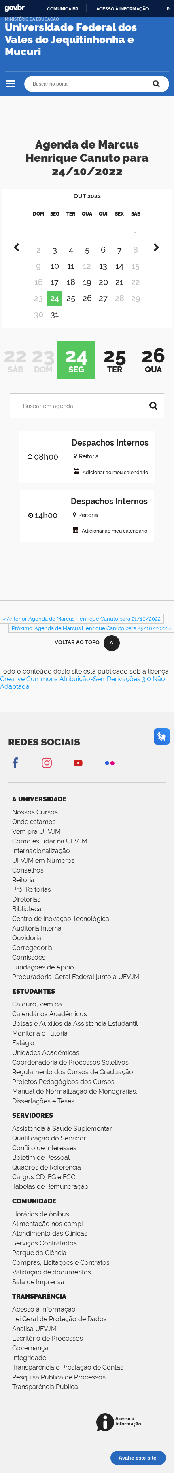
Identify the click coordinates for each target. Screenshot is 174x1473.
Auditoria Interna (37, 928)
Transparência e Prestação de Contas (67, 1367)
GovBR (14, 8)
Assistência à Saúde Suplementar (62, 1128)
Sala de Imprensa (38, 1282)
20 (103, 282)
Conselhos (28, 870)
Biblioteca (27, 909)
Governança (30, 1348)
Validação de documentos (51, 1272)
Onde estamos (34, 822)
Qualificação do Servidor (49, 1138)
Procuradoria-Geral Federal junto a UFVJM (76, 977)
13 (103, 266)
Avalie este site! (138, 1458)
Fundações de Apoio (43, 967)
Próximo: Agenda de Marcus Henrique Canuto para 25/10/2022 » (91, 628)
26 (87, 298)
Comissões (28, 957)
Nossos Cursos (35, 812)
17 (55, 282)
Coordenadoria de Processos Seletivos (70, 1062)
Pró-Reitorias (31, 889)
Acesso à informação (122, 9)
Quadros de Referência (46, 1167)
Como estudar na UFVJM (49, 841)
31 (55, 314)
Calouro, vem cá (37, 1004)
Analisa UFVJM (34, 1329)
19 (87, 282)
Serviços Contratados (44, 1243)
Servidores (32, 1115)
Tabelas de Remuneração (50, 1187)
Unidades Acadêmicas (45, 1053)
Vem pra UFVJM (36, 831)
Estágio (23, 1043)
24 (54, 298)
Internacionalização (41, 851)
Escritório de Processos (47, 1338)
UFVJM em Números (43, 860)
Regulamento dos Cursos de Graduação (72, 1072)
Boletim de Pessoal (41, 1157)
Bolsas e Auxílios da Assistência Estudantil (75, 1023)
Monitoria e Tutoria (40, 1033)
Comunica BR (62, 9)
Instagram (46, 762)
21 (119, 282)
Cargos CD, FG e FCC (43, 1177)
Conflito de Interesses (44, 1148)
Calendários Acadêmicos (49, 1014)
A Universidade (39, 799)
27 (103, 298)
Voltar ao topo (77, 642)
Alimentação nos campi (47, 1224)
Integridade (29, 1358)
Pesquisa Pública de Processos (59, 1377)
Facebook (15, 762)
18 (71, 282)
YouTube (78, 762)
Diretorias (26, 899)
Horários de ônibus (40, 1214)
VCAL (76, 471)
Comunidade (34, 1201)
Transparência (39, 1296)
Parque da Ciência (39, 1253)
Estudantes (33, 991)
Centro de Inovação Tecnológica (60, 919)
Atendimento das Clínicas (49, 1233)
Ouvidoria (26, 938)
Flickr (110, 762)
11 (70, 266)
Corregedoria (32, 948)
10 (55, 266)
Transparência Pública (45, 1387)
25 (70, 298)
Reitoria (23, 880)
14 (119, 266)
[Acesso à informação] (120, 1423)
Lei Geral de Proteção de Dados (59, 1319)
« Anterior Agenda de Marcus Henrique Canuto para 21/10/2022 (82, 619)
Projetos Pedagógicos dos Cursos (63, 1082)
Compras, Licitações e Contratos (61, 1262)
